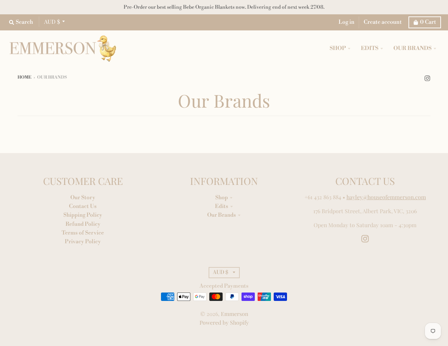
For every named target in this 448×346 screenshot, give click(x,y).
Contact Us (83, 206)
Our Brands (221, 214)
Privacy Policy (83, 241)
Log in (346, 22)
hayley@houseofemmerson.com (386, 197)
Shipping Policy (82, 214)
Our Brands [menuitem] (412, 48)
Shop (221, 197)
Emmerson (234, 313)
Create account (383, 22)
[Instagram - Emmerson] (427, 77)
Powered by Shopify (224, 322)
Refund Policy (82, 224)
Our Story (82, 197)
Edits (221, 206)
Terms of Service (83, 232)
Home (24, 77)
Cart (428, 22)
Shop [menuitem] (338, 48)
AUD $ (52, 21)
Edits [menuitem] (369, 48)
